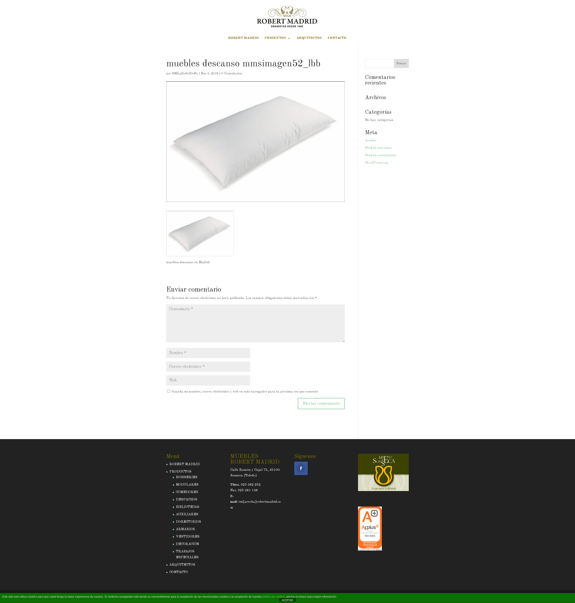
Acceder (371, 140)
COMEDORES (187, 492)
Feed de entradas (378, 148)
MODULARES (187, 485)
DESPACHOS (186, 499)
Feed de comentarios (380, 155)
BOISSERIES (186, 477)
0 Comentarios (231, 73)
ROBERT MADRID (243, 38)
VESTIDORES (187, 536)
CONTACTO (337, 38)
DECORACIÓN (187, 544)
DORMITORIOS (188, 522)
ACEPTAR (287, 600)
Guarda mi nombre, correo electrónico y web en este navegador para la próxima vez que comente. (245, 391)
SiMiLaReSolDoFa (185, 73)
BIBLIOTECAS (187, 507)
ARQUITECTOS (309, 38)
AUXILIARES (187, 514)
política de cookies (273, 596)
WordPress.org (376, 163)
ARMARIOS (185, 529)
